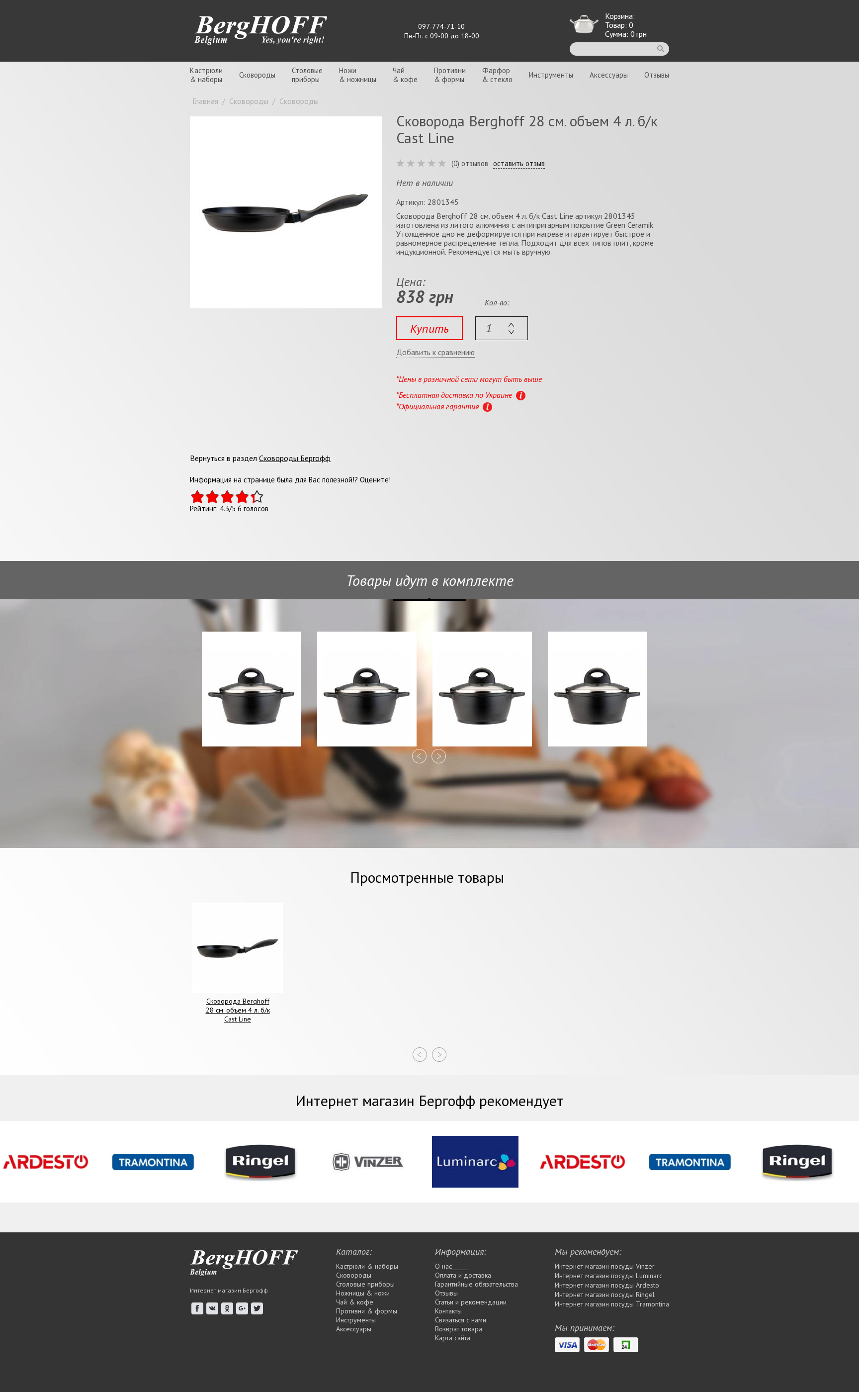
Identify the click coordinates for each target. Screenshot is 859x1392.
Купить (429, 328)
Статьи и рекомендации (471, 1302)
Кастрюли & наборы (367, 1266)
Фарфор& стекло (497, 75)
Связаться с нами (460, 1319)
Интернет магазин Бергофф (229, 1290)
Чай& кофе (405, 75)
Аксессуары (609, 75)
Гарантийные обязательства (476, 1284)
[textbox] (501, 328)
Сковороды (257, 75)
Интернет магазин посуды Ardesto (607, 1285)
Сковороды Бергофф (295, 458)
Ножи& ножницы (357, 75)
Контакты (448, 1310)
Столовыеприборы (307, 75)
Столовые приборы (365, 1284)
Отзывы (656, 75)
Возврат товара (458, 1328)
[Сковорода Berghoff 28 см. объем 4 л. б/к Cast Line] (286, 212)
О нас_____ (451, 1266)
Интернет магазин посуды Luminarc (608, 1275)
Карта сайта (452, 1337)
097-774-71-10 (441, 26)
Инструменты (551, 75)
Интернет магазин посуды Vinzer (605, 1266)
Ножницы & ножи (363, 1293)
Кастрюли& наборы (206, 75)
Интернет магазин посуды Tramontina (612, 1303)
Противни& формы (450, 75)
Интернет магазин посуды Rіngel (605, 1294)
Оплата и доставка (463, 1275)
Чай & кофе (354, 1302)
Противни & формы (366, 1310)
